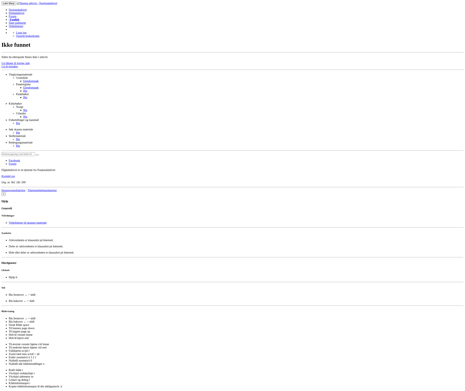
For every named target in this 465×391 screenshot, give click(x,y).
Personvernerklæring (13, 190)
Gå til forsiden (9, 66)
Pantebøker (22, 94)
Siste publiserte (17, 22)
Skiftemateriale (17, 135)
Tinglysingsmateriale (20, 74)
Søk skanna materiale (21, 129)
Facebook (14, 160)
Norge (19, 106)
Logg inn (21, 32)
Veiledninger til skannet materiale (28, 222)
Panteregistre (23, 84)
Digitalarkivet (16, 13)
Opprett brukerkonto (27, 35)
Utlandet (21, 113)
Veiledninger (16, 26)
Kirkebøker (15, 103)
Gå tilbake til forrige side (15, 63)
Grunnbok (22, 77)
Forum (12, 16)
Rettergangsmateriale (21, 142)
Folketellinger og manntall (24, 119)
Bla (25, 90)
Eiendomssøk (31, 81)
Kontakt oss (8, 176)
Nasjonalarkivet (18, 9)
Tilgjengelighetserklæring (42, 190)
